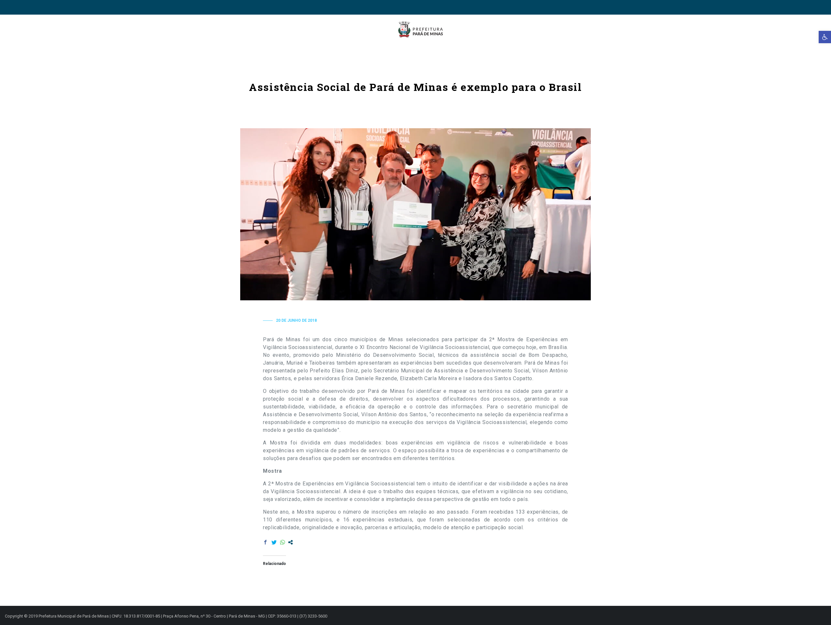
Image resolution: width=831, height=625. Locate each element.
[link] (825, 37)
